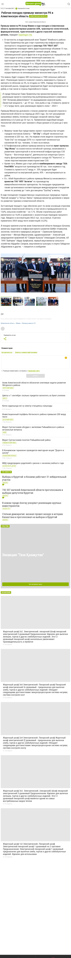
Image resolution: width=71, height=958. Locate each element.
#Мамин (18, 323)
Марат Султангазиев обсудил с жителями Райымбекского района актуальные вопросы (33, 428)
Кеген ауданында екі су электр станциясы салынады (27, 406)
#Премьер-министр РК (29, 323)
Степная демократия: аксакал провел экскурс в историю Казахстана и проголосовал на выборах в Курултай (32, 516)
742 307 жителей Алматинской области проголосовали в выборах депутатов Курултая (32, 491)
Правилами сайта (34, 371)
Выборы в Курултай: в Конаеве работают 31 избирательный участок (34, 478)
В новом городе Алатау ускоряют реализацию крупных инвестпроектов (31, 504)
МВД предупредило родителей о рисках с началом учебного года (33, 463)
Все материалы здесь (35, 584)
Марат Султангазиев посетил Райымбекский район (26, 440)
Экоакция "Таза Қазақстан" (23, 555)
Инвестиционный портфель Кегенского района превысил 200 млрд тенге (34, 415)
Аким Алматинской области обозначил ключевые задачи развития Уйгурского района (34, 384)
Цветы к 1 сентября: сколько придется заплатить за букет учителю (33, 395)
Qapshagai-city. (25, 34)
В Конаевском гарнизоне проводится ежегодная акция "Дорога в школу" (33, 451)
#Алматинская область (8, 323)
